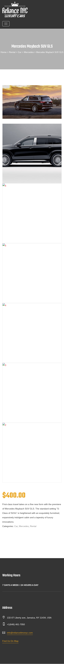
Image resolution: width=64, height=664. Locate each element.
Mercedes (29, 52)
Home (4, 52)
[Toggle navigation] (5, 23)
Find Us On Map (10, 641)
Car (19, 52)
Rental (12, 52)
